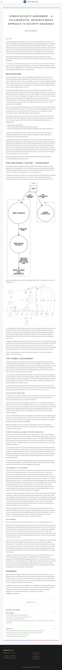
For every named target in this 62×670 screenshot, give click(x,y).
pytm (20, 354)
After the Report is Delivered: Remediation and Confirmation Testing (26, 630)
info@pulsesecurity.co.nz (9, 653)
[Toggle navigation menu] (3, 2)
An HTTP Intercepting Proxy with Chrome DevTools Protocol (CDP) (25, 632)
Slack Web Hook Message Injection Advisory (20, 616)
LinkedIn (34, 602)
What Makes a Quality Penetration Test (19, 634)
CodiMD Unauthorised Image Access (18, 615)
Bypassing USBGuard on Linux (16, 618)
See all (54, 612)
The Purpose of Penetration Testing (18, 636)
